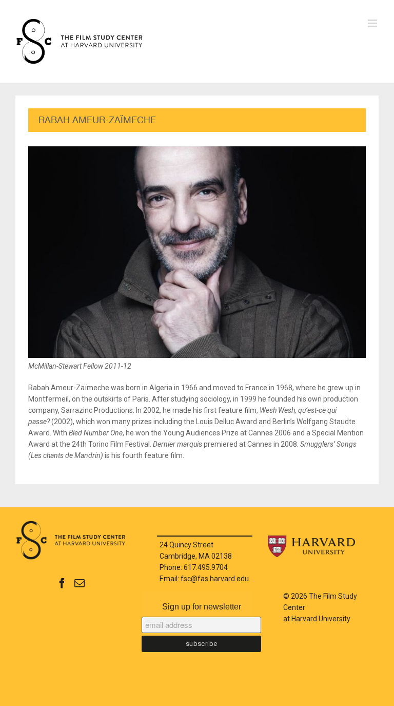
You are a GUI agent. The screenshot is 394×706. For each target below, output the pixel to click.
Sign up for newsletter (201, 606)
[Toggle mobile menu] (373, 23)
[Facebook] (62, 583)
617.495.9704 (206, 567)
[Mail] (79, 583)
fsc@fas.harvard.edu (215, 579)
